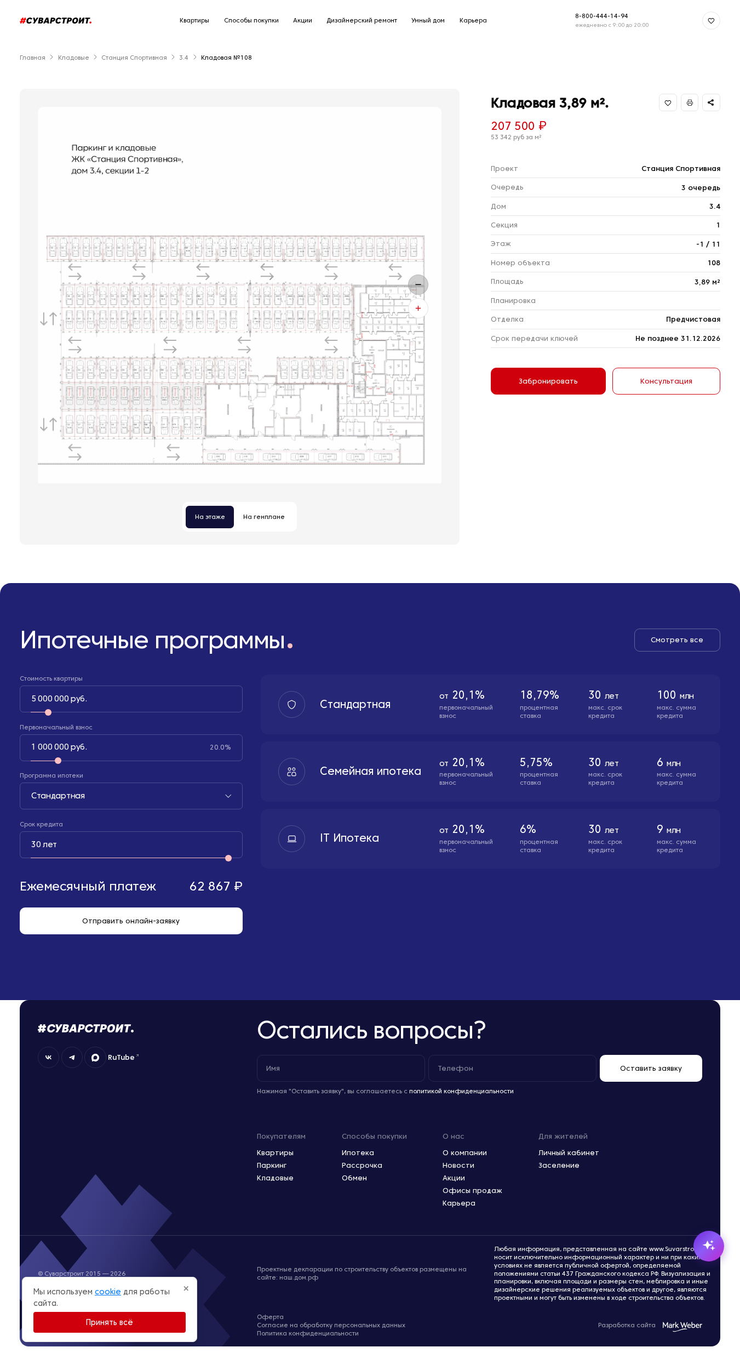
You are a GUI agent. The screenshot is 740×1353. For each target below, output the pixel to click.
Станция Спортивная (134, 57)
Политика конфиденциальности (308, 1333)
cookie (108, 1292)
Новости (458, 1165)
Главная (32, 57)
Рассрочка (362, 1165)
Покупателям (281, 1136)
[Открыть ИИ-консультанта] (708, 1246)
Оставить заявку (651, 1068)
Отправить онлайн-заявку (131, 920)
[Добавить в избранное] (668, 103)
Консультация (666, 380)
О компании (465, 1152)
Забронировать (548, 380)
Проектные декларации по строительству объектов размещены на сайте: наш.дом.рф (362, 1273)
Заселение (559, 1165)
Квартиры (194, 20)
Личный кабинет (568, 1152)
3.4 (183, 57)
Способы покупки (251, 20)
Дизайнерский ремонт (361, 20)
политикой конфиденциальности (461, 1091)
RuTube (121, 1057)
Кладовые (73, 57)
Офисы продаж (472, 1190)
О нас (453, 1136)
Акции (302, 20)
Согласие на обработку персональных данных (331, 1325)
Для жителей (563, 1136)
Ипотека (358, 1152)
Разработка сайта (627, 1325)
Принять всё (109, 1322)
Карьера (473, 20)
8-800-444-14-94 (601, 16)
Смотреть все (677, 639)
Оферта (270, 1317)
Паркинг (271, 1165)
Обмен (354, 1177)
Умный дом (428, 20)
